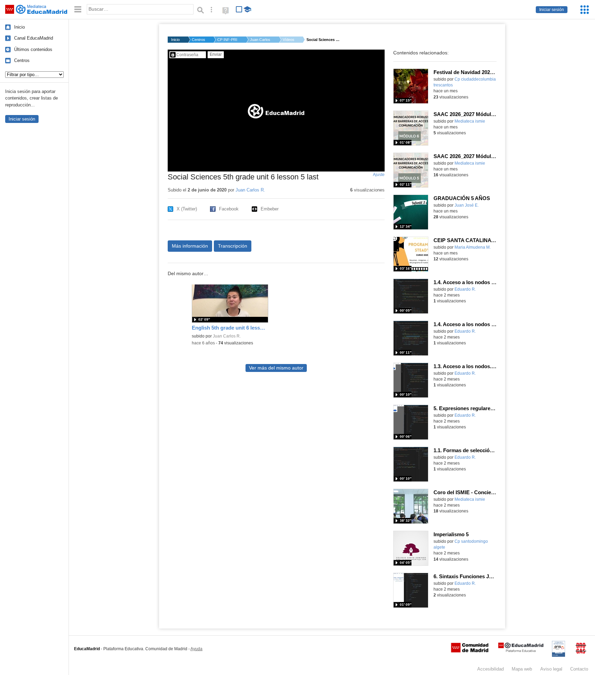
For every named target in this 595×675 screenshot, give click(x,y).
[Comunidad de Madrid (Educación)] (469, 651)
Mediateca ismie (470, 121)
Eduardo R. (465, 289)
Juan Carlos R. (260, 40)
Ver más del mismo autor (276, 368)
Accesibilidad (490, 669)
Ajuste (379, 174)
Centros (22, 60)
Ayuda (196, 648)
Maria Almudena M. (473, 247)
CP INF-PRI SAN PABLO (227, 40)
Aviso (551, 669)
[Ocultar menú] (78, 9)
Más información (190, 246)
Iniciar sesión (551, 10)
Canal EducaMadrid (33, 38)
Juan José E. (467, 205)
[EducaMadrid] (520, 651)
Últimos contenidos (33, 49)
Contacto (579, 669)
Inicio (19, 27)
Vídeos (288, 40)
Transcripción (232, 246)
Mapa (522, 669)
